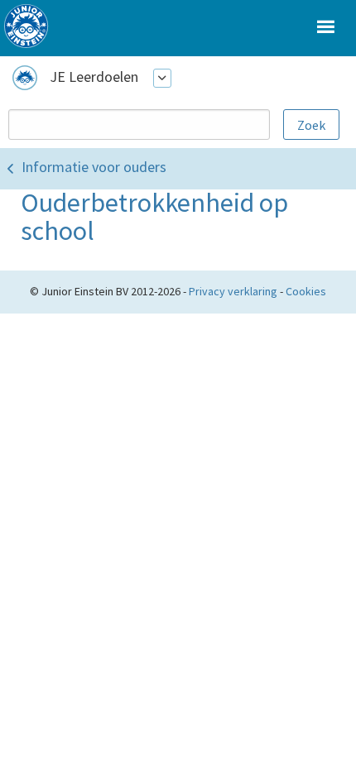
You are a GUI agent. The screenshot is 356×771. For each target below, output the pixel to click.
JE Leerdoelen (94, 76)
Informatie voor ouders (94, 166)
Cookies (306, 291)
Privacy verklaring (233, 291)
